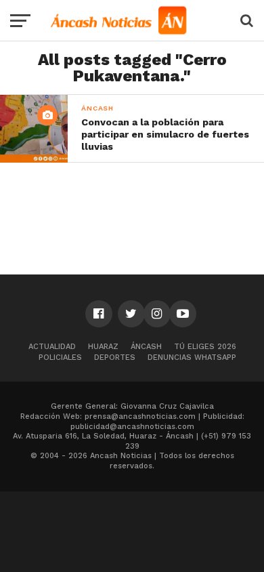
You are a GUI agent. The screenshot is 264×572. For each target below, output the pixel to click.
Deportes (114, 357)
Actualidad (52, 346)
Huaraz (103, 346)
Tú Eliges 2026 (205, 346)
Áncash (146, 346)
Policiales (60, 357)
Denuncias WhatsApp (192, 357)
